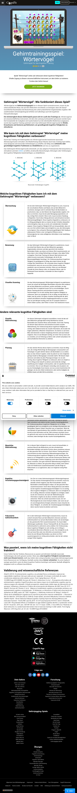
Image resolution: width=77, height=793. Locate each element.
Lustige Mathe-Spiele (38, 767)
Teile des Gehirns (19, 686)
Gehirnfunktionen (20, 698)
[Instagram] (43, 675)
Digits (56, 731)
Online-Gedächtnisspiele (56, 739)
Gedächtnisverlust (20, 694)
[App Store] (39, 653)
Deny (14, 416)
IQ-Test (38, 775)
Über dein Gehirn (19, 684)
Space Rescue (20, 737)
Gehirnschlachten (38, 773)
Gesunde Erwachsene (55, 686)
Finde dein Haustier (56, 716)
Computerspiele (55, 684)
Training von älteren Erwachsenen (55, 694)
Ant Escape (20, 728)
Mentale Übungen (38, 761)
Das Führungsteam (53, 782)
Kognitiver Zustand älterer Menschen (55, 696)
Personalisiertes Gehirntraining (38, 763)
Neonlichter (20, 730)
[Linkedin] (47, 675)
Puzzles (56, 728)
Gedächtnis (20, 704)
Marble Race (19, 741)
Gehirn (21, 151)
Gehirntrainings (38, 755)
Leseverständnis (38, 769)
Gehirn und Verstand (19, 683)
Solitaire (20, 724)
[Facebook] (30, 675)
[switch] (29, 403)
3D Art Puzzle (56, 722)
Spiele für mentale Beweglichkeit (56, 737)
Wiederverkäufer (38, 752)
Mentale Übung (38, 765)
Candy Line (56, 726)
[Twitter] (34, 675)
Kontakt (36, 785)
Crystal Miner (19, 722)
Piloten (55, 688)
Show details (66, 410)
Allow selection (39, 416)
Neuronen (19, 688)
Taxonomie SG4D (55, 700)
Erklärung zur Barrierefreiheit (52, 785)
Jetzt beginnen (38, 87)
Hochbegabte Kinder (38, 771)
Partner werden (16, 785)
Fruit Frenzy (20, 718)
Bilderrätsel (20, 733)
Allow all (63, 416)
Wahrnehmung (20, 706)
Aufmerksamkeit (19, 708)
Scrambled (56, 714)
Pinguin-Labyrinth (56, 730)
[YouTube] (38, 675)
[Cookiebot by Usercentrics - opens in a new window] (66, 376)
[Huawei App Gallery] (39, 663)
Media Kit (7, 785)
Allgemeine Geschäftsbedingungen (15, 782)
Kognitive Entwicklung (38, 754)
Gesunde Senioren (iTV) (55, 692)
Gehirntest (38, 757)
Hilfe (41, 785)
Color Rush (56, 720)
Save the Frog (56, 724)
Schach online (20, 714)
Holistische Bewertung (55, 690)
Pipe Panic (20, 720)
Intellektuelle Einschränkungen (19, 696)
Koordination (19, 702)
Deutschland (8, 790)
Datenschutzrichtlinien (41, 782)
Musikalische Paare (56, 718)
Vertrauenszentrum (67, 785)
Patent (38, 750)
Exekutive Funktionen (20, 700)
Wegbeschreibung (20, 731)
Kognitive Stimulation (38, 759)
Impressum (30, 782)
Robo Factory (19, 726)
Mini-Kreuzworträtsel (20, 716)
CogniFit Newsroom (65, 782)
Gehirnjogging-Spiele (56, 741)
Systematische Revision (55, 698)
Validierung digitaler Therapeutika (55, 683)
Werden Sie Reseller (27, 785)
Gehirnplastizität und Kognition (19, 690)
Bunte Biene (56, 733)
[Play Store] (39, 658)
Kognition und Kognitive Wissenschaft (19, 692)
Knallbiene (56, 735)
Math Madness (20, 739)
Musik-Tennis (20, 743)
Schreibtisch (19, 735)
